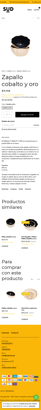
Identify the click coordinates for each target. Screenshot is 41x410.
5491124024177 (7, 343)
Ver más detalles (7, 100)
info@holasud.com (8, 355)
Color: (8, 104)
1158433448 (6, 349)
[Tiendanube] (7, 391)
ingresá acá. (36, 400)
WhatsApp (5, 189)
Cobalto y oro (11, 71)
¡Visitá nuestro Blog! (9, 367)
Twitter (21, 189)
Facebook (13, 189)
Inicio (3, 71)
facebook (14, 333)
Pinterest (28, 189)
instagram (5, 333)
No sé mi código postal (9, 129)
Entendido (32, 406)
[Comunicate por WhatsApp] (36, 397)
